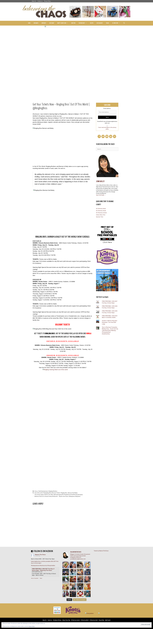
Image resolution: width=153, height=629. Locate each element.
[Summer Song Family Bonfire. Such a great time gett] (73, 565)
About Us (34, 1)
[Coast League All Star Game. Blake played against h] (65, 594)
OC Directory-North (101, 208)
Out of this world (38, 492)
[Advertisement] (76, 86)
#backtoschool (43, 565)
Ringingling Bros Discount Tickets (51, 492)
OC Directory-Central (101, 212)
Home (29, 23)
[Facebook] (99, 136)
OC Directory (115, 23)
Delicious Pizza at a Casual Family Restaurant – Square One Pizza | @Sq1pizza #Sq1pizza (57, 496)
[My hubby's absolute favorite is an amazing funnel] (80, 594)
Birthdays (44, 23)
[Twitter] (103, 136)
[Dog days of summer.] (73, 572)
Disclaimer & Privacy (57, 620)
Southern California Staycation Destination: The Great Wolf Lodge (109, 322)
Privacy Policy (47, 1)
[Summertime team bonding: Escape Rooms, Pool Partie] (80, 579)
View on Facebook (34, 578)
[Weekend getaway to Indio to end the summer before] (80, 565)
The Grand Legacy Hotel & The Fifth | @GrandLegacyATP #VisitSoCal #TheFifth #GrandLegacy (58, 494)
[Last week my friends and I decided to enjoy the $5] (87, 565)
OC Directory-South (101, 210)
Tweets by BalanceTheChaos (101, 550)
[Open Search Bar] (124, 23)
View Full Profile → (101, 195)
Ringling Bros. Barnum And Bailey (69, 492)
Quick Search (107, 620)
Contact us (40, 1)
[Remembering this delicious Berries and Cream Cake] (73, 579)
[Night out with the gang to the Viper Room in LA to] (65, 572)
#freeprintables (51, 565)
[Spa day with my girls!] (87, 586)
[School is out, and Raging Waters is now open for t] (87, 594)
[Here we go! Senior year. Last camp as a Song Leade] (65, 579)
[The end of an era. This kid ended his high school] (73, 594)
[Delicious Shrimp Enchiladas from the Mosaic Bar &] (65, 565)
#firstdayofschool (35, 565)
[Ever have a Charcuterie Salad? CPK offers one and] (65, 586)
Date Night (51, 23)
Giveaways (36, 23)
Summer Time (99, 216)
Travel (107, 23)
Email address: (107, 108)
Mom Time (73, 23)
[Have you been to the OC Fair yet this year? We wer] (80, 572)
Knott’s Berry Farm (61, 23)
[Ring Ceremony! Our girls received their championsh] (87, 579)
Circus (36, 491)
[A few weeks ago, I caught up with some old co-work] (73, 586)
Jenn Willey (100, 181)
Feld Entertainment (43, 491)
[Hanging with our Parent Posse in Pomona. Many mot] (87, 572)
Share (41, 578)
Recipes (91, 23)
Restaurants (100, 23)
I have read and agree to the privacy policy (107, 128)
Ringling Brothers (53, 491)
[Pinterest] (106, 136)
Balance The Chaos (40, 554)
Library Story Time (100, 214)
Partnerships (82, 23)
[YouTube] (110, 136)
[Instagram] (114, 136)
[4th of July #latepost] (80, 586)
